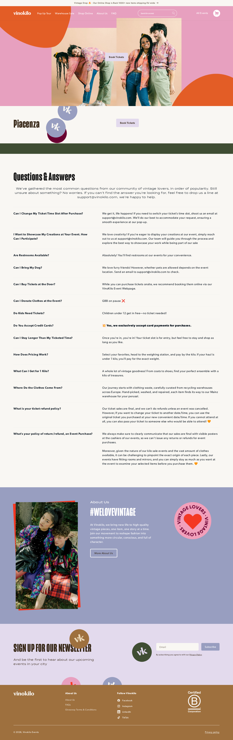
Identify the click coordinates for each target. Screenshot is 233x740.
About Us (70, 699)
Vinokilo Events (31, 732)
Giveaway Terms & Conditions (80, 709)
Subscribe (210, 646)
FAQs (68, 704)
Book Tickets (116, 57)
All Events (202, 13)
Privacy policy (212, 732)
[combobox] (157, 13)
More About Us (103, 553)
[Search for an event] (173, 13)
